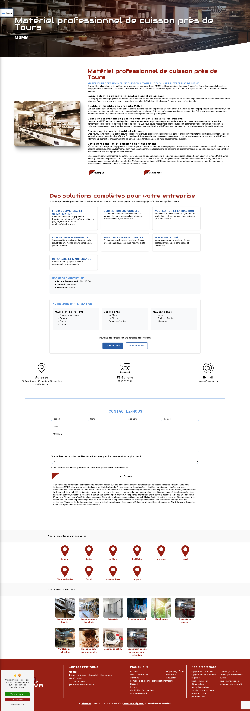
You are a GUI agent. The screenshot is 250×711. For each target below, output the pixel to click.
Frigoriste (196, 678)
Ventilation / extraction (142, 690)
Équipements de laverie (202, 671)
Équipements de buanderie (204, 674)
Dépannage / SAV (175, 671)
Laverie (133, 687)
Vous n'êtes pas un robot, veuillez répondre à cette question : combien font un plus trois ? (96, 456)
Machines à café (138, 693)
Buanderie (171, 674)
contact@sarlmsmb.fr (208, 381)
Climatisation (198, 684)
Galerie (170, 680)
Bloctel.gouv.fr (178, 502)
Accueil (134, 671)
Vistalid (86, 703)
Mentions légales (133, 703)
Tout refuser (17, 699)
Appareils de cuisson (201, 687)
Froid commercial (139, 674)
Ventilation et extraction (203, 690)
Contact (134, 677)
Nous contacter (136, 345)
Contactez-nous (154, 173)
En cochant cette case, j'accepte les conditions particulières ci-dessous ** (91, 467)
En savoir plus (97, 173)
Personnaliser (17, 704)
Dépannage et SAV (228, 671)
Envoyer (128, 476)
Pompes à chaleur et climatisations (148, 680)
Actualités (171, 677)
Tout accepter (17, 694)
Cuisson (134, 683)
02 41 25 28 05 (113, 345)
